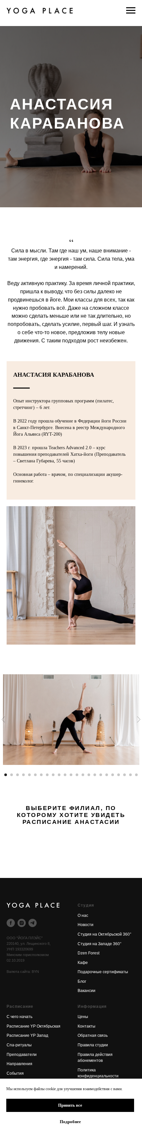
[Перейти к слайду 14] (83, 774)
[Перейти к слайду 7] (41, 774)
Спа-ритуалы (19, 1045)
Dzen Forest (88, 953)
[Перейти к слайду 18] (106, 774)
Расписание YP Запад (27, 1035)
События (15, 1073)
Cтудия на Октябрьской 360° (104, 934)
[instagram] (22, 923)
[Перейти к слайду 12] (71, 774)
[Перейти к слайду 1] (5, 774)
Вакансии (86, 990)
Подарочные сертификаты (103, 972)
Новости (85, 924)
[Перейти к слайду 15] (89, 774)
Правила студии (93, 1045)
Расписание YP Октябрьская (33, 1026)
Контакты (86, 1026)
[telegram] (32, 923)
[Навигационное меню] (130, 10)
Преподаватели (22, 1054)
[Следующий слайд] (138, 719)
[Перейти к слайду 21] (124, 774)
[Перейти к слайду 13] (77, 774)
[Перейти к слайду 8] (47, 774)
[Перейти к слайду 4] (23, 774)
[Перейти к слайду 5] (29, 774)
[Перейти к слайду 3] (17, 774)
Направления (19, 1064)
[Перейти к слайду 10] (59, 774)
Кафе (83, 962)
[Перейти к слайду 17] (100, 774)
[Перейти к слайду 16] (94, 774)
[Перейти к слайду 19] (112, 774)
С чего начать (19, 1016)
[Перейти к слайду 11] (65, 774)
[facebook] (11, 923)
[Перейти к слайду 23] (136, 774)
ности (113, 1076)
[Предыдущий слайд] (3, 719)
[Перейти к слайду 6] (35, 774)
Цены (83, 1016)
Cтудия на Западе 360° (100, 944)
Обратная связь (93, 1035)
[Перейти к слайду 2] (11, 774)
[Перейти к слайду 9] (53, 774)
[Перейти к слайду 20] (118, 774)
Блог (82, 981)
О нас (83, 915)
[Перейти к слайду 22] (130, 774)
